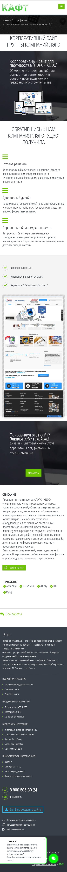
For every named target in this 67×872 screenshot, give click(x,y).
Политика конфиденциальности (21, 820)
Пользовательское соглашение (21, 824)
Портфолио (20, 20)
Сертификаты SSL (13, 766)
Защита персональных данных (18, 776)
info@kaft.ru (16, 796)
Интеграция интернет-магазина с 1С (21, 729)
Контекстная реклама (14, 716)
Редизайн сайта (12, 694)
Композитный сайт (13, 748)
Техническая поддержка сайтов (19, 684)
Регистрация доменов (15, 771)
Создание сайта (12, 689)
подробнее (28, 668)
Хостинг (8, 761)
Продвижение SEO (13, 711)
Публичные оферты (15, 829)
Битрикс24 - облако (13, 739)
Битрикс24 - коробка (14, 743)
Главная (6, 20)
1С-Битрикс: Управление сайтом (19, 734)
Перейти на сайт (16, 567)
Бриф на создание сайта (25, 809)
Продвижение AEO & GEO (16, 707)
